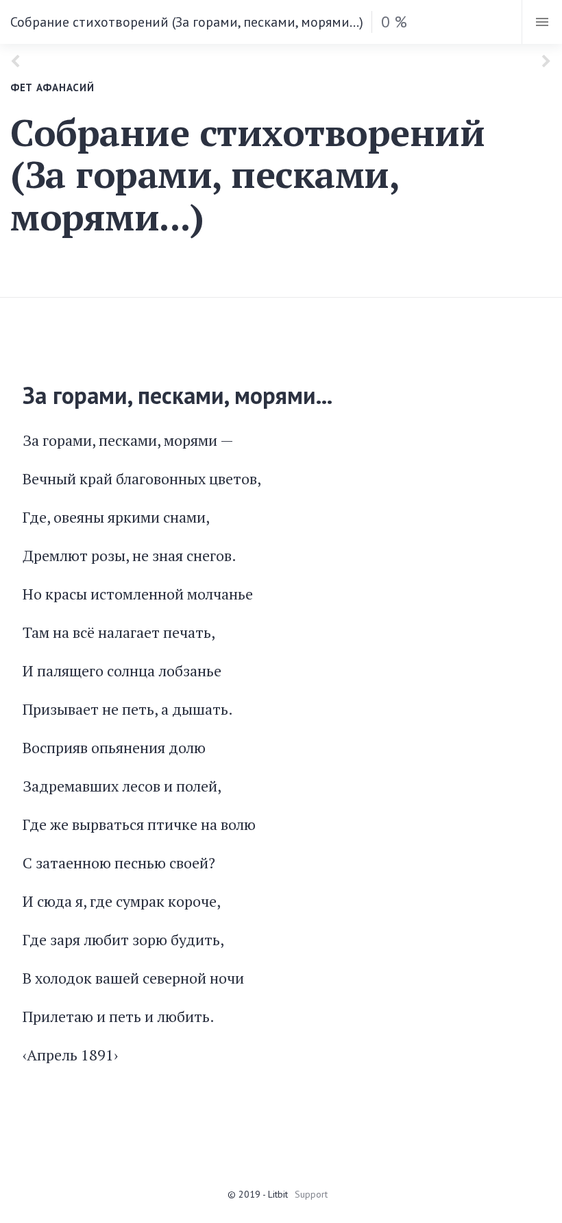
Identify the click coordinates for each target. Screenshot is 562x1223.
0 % (394, 21)
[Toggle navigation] (542, 22)
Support (311, 1194)
